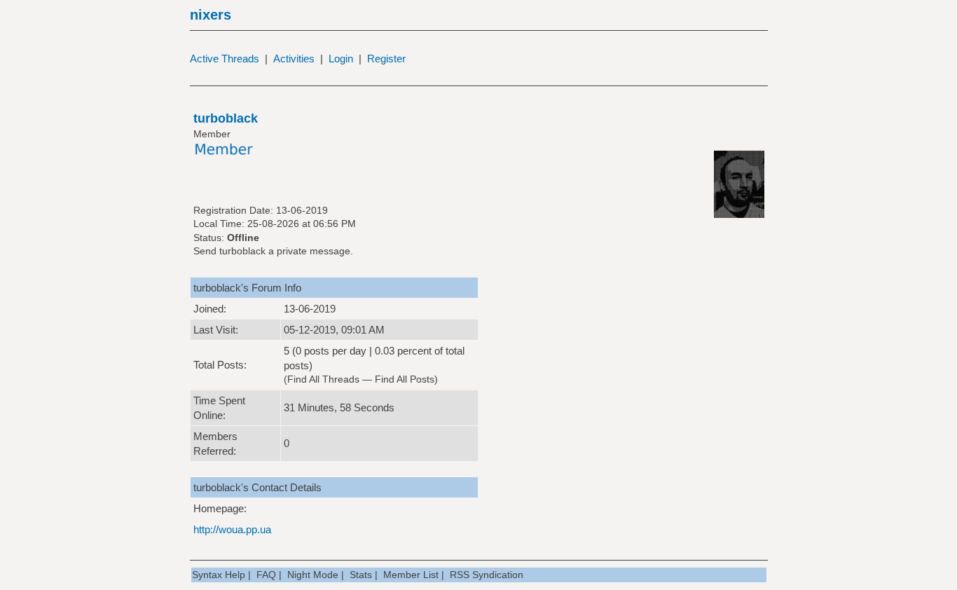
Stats (361, 574)
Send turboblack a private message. (273, 250)
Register (386, 58)
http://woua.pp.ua (232, 529)
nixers (210, 14)
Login (341, 58)
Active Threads (224, 58)
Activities (294, 58)
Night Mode (312, 574)
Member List (411, 574)
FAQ (266, 574)
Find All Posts (404, 379)
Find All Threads (323, 379)
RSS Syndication (486, 574)
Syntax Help (218, 574)
